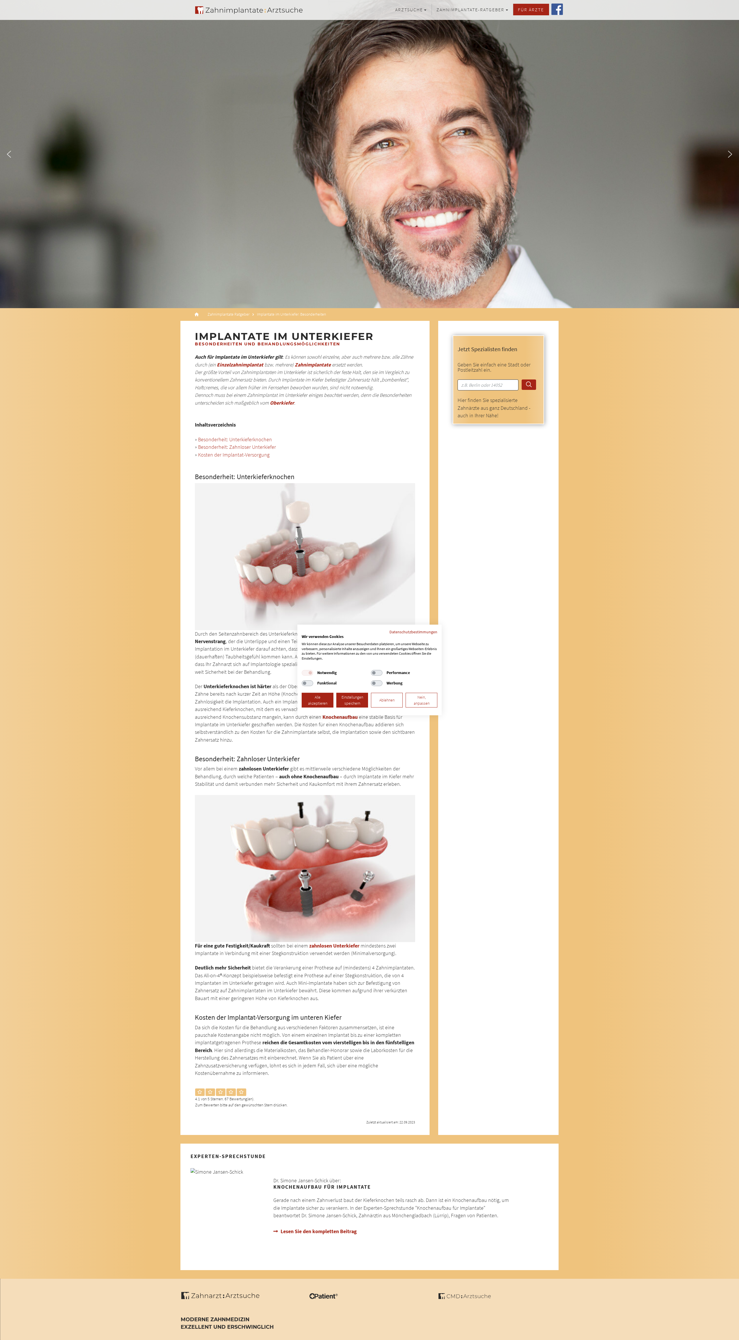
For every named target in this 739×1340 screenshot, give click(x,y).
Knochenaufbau (340, 717)
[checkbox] (307, 673)
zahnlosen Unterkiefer (334, 946)
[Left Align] (200, 1092)
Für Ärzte (531, 9)
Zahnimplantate (313, 365)
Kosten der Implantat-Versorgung (234, 455)
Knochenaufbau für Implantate (322, 1187)
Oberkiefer (282, 403)
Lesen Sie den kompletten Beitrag (319, 1231)
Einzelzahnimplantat (240, 365)
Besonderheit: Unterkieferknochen (235, 439)
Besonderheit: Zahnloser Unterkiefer (237, 447)
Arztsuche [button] (409, 9)
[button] (9, 154)
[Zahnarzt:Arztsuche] (223, 1299)
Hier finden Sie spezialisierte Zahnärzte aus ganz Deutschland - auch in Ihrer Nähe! (494, 408)
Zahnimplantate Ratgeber (228, 314)
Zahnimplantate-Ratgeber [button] (470, 9)
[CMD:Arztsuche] (464, 1297)
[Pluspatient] (323, 1297)
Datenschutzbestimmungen (413, 631)
